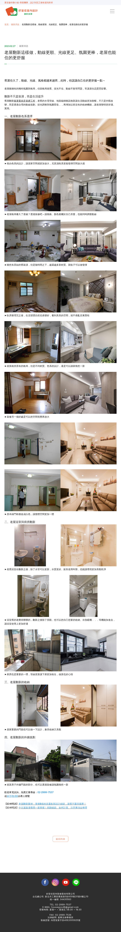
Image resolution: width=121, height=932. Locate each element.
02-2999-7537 (45, 792)
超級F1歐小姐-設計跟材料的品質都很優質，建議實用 (28, 2)
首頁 (6, 24)
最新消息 (15, 24)
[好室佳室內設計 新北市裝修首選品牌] (22, 11)
